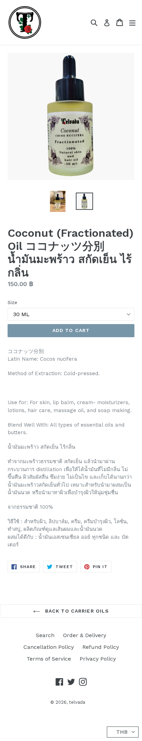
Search (45, 635)
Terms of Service (49, 658)
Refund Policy (100, 647)
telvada (77, 702)
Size (12, 302)
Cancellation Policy (48, 647)
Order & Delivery (84, 635)
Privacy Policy (98, 658)
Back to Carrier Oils (76, 611)
